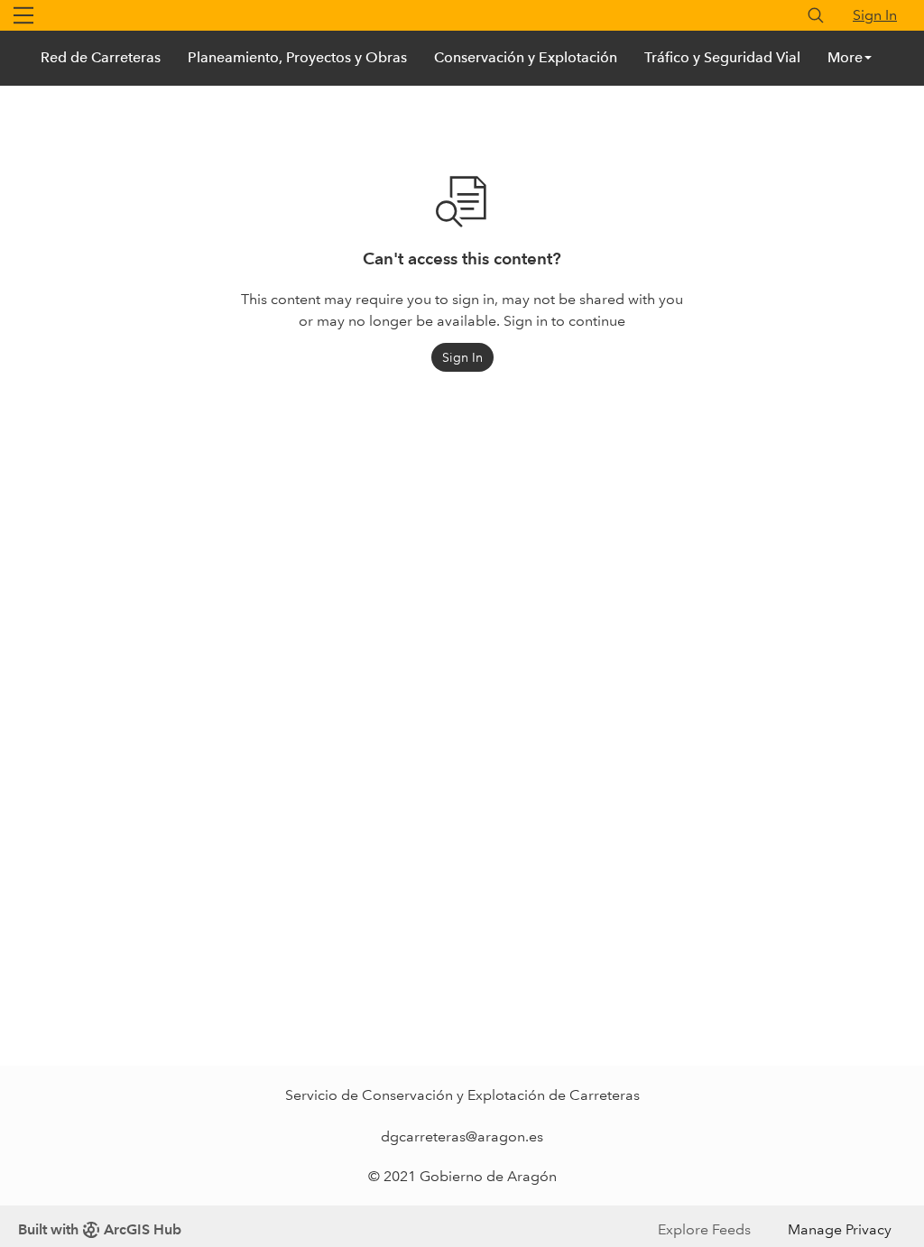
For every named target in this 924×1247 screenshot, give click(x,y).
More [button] (845, 57)
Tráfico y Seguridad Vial (722, 57)
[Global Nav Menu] (23, 15)
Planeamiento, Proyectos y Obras (297, 57)
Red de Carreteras (101, 57)
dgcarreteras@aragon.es (462, 1136)
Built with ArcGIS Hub (99, 1229)
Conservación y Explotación (525, 57)
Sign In (875, 14)
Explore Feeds (704, 1229)
